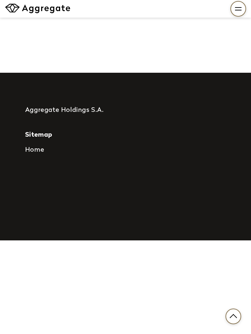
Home (34, 149)
